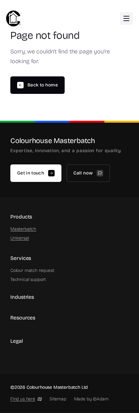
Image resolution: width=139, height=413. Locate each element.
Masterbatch (23, 229)
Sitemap (57, 399)
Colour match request (32, 270)
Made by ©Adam (91, 399)
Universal (19, 238)
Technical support (28, 279)
